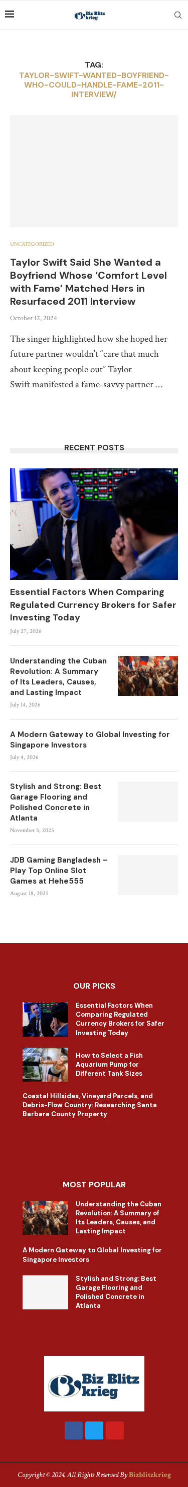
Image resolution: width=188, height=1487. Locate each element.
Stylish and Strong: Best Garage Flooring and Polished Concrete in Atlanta (55, 802)
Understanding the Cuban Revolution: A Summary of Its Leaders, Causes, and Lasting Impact (58, 676)
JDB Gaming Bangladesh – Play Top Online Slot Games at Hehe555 (59, 870)
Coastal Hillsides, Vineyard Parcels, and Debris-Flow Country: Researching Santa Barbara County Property (90, 1105)
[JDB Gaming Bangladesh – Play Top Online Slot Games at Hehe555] (148, 875)
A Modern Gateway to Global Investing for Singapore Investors (90, 739)
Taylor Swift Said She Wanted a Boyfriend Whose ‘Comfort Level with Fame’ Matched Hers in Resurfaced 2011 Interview (88, 282)
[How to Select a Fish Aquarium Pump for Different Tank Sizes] (45, 1065)
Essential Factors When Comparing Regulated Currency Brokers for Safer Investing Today (93, 604)
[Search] (178, 15)
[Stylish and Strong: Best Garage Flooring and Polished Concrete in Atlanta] (148, 802)
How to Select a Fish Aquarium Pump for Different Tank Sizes (109, 1064)
